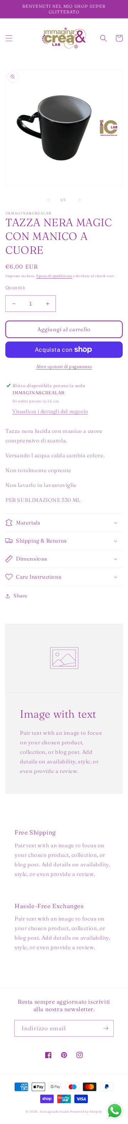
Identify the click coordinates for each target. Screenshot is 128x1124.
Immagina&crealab (54, 1111)
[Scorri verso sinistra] (48, 200)
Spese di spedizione (54, 276)
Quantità (15, 287)
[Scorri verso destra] (79, 200)
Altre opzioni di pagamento (64, 366)
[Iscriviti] (105, 1028)
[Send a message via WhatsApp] (114, 1110)
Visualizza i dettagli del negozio (50, 411)
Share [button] (20, 595)
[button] (9, 38)
